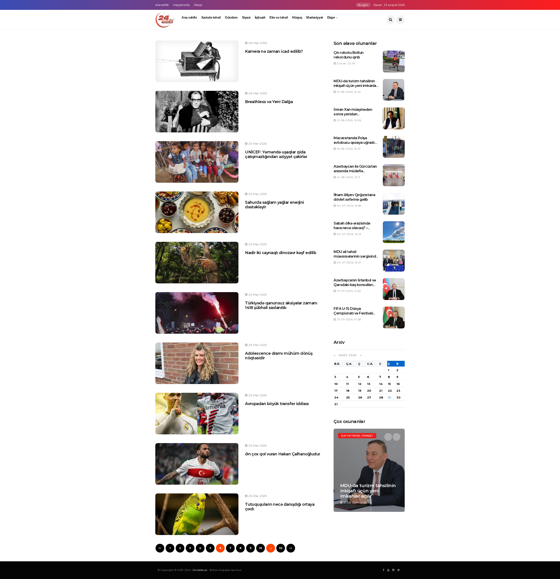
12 (359, 384)
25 (348, 397)
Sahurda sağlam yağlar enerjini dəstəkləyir (274, 205)
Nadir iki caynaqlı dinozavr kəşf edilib (280, 252)
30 (398, 397)
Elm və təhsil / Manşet (357, 435)
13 (368, 384)
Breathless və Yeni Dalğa (269, 101)
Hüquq (297, 17)
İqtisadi (260, 17)
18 (348, 390)
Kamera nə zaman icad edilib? (274, 51)
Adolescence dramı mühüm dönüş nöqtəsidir (278, 356)
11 (347, 384)
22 (390, 390)
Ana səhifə (162, 5)
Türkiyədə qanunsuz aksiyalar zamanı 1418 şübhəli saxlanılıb (281, 305)
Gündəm (231, 17)
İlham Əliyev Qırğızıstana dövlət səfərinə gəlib (354, 197)
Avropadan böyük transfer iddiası (277, 403)
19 (359, 390)
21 (380, 390)
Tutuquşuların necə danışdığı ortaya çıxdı (279, 507)
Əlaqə (198, 5)
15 (389, 384)
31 (336, 404)
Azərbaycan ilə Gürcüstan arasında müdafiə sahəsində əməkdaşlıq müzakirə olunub (355, 173)
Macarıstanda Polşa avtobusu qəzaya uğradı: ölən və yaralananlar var (354, 142)
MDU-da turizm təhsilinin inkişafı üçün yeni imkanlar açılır (356, 85)
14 (381, 384)
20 (369, 390)
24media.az (199, 570)
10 (260, 548)
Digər (331, 17)
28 (381, 397)
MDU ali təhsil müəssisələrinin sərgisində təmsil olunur (356, 256)
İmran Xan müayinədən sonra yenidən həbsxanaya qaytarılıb (353, 114)
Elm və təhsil (279, 17)
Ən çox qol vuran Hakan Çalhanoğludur (282, 454)
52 (280, 548)
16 (398, 384)
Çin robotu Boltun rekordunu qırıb (349, 55)
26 (360, 397)
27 (369, 397)
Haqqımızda (181, 5)
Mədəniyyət (314, 17)
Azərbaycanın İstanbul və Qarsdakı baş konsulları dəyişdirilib (355, 284)
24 (336, 397)
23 (398, 390)
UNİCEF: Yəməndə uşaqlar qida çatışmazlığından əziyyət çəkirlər (276, 154)
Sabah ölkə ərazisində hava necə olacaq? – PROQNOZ (352, 228)
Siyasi (246, 17)
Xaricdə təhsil (211, 17)
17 (336, 390)
